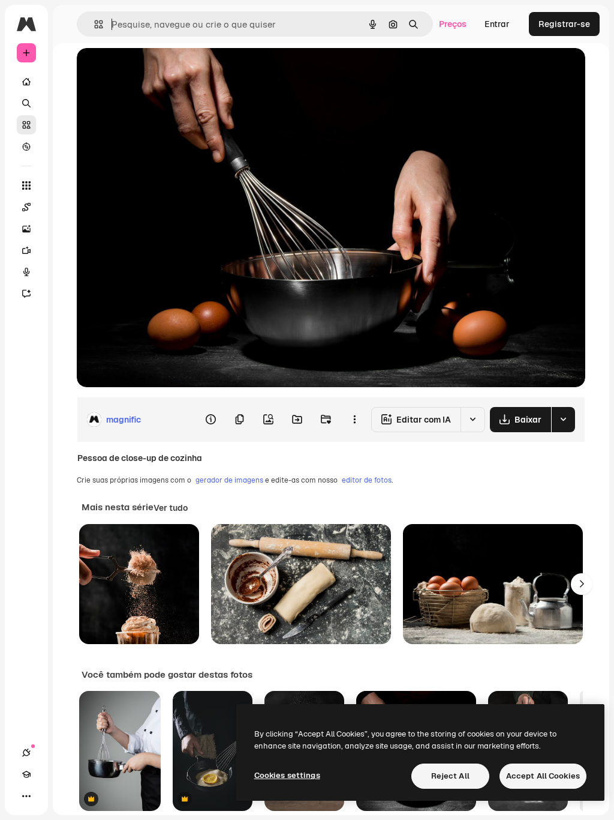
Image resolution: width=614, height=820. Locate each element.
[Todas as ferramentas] (26, 185)
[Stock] (26, 124)
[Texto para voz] (26, 272)
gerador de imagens (229, 480)
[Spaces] (26, 207)
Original (153, 70)
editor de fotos (367, 480)
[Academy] (26, 774)
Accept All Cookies (543, 776)
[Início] (26, 81)
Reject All (450, 776)
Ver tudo (171, 507)
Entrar (497, 24)
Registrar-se (564, 24)
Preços (452, 24)
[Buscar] (26, 103)
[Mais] (26, 796)
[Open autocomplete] (93, 24)
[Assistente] (26, 293)
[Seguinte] (581, 584)
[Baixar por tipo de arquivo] (563, 419)
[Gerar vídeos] (26, 250)
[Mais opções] (354, 420)
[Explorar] (26, 146)
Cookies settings (287, 775)
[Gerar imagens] (26, 228)
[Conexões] (26, 752)
